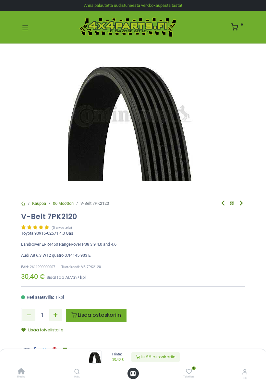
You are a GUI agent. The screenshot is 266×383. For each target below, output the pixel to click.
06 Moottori (63, 203)
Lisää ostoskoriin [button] (99, 315)
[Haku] (77, 372)
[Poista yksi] (28, 315)
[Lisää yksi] (55, 315)
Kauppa (39, 203)
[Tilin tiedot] (245, 372)
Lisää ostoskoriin (157, 357)
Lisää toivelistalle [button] (46, 330)
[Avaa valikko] (133, 373)
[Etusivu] (21, 372)
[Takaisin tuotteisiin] (232, 203)
